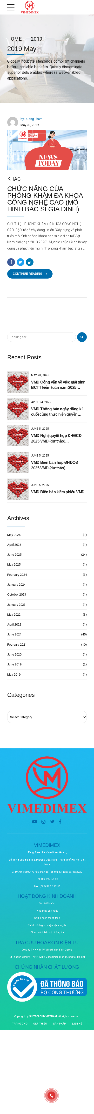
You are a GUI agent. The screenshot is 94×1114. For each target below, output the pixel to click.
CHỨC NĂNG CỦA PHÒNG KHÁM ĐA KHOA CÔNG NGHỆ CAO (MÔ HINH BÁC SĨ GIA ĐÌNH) (45, 199)
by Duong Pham (31, 119)
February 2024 (17, 574)
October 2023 (16, 594)
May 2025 (13, 564)
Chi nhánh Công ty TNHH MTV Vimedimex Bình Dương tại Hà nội (47, 957)
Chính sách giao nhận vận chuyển (47, 925)
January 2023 (16, 604)
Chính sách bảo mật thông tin (47, 932)
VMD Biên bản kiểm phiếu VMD (58, 492)
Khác (13, 179)
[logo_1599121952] (47, 784)
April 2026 (14, 544)
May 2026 (13, 535)
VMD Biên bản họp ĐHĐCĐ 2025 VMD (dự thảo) (54, 465)
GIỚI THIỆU (40, 1023)
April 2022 (14, 624)
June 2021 (14, 634)
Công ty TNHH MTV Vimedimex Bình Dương (47, 949)
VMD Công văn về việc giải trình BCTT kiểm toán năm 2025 (58, 385)
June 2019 (14, 664)
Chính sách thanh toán (47, 918)
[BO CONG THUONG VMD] (47, 987)
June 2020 (14, 654)
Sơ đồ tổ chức (47, 903)
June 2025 (14, 554)
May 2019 (13, 674)
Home (14, 39)
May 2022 (13, 614)
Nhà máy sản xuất (47, 910)
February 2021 (17, 644)
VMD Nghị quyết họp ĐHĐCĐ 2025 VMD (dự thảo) (56, 438)
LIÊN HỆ (77, 1023)
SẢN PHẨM (59, 1023)
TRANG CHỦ (19, 1023)
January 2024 (16, 584)
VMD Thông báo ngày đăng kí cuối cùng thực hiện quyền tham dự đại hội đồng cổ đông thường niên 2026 (57, 412)
